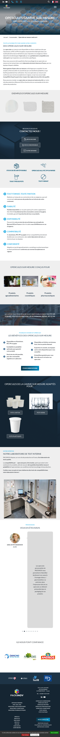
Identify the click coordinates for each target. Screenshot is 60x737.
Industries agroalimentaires (17, 706)
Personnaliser (34, 735)
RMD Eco (17, 716)
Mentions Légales (43, 723)
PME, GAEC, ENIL (17, 704)
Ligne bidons (17, 727)
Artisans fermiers (17, 702)
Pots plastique (43, 712)
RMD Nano (17, 720)
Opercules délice (43, 702)
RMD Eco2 (17, 718)
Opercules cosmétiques (43, 708)
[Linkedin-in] (3, 1)
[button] (48, 1)
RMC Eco (17, 722)
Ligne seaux (17, 726)
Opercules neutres (43, 704)
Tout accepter (54, 732)
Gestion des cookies (43, 727)
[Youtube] (6, 1)
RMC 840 (17, 724)
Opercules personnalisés (43, 706)
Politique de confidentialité (43, 725)
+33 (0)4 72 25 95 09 (44, 693)
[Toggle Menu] (55, 7)
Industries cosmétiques (17, 708)
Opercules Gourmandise (43, 701)
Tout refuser (25, 735)
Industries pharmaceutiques (17, 710)
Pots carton (43, 710)
